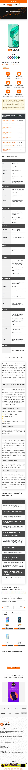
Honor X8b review (21, 600)
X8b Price (12, 601)
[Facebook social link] (10, 1)
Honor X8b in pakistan (17, 597)
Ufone (1, 743)
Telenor (1, 746)
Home (3, 15)
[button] (8, 57)
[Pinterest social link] (13, 1)
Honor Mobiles (9, 15)
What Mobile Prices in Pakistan (17, 752)
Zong (1, 747)
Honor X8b (9, 597)
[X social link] (12, 1)
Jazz (13, 742)
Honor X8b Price (11, 598)
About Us (13, 759)
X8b (8, 601)
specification (4, 601)
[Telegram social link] (17, 1)
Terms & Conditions (13, 763)
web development (13, 738)
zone (15, 601)
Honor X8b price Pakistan (11, 600)
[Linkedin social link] (15, 1)
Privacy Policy (13, 761)
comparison (4, 597)
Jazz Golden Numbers (20, 661)
